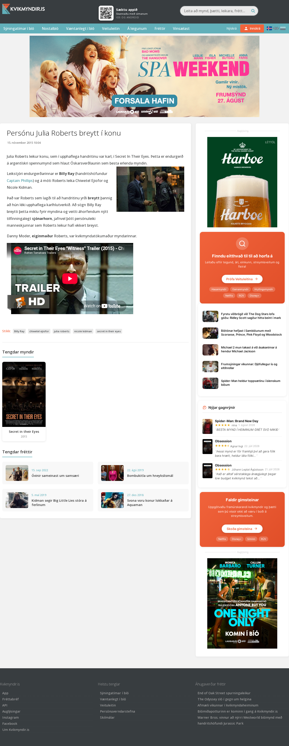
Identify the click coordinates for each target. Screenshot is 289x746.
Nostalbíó (50, 28)
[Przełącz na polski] (283, 28)
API (4, 705)
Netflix (229, 295)
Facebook (9, 723)
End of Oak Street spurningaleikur (224, 693)
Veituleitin (111, 28)
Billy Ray (19, 331)
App (5, 693)
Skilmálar (107, 717)
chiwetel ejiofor (39, 331)
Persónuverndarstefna (117, 711)
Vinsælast (181, 28)
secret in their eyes (109, 331)
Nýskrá (231, 28)
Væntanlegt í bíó (80, 28)
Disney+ (254, 295)
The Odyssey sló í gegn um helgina (224, 699)
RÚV (241, 295)
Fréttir (159, 28)
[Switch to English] (276, 28)
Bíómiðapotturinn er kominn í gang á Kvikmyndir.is (238, 711)
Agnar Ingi (236, 446)
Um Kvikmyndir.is (15, 729)
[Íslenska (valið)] (269, 28)
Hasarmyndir (219, 289)
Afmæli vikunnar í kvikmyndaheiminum (228, 705)
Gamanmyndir (240, 289)
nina (234, 425)
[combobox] (219, 11)
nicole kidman (83, 331)
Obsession (223, 441)
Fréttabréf (10, 699)
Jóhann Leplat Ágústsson (247, 469)
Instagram (10, 717)
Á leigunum (137, 28)
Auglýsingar (11, 711)
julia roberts (61, 331)
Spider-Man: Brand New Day (236, 421)
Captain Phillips (20, 180)
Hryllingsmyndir (263, 289)
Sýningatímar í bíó (18, 28)
